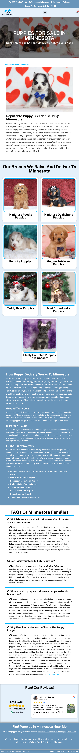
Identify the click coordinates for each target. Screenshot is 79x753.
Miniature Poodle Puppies (20, 216)
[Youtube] (54, 6)
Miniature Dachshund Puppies (58, 216)
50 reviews (20, 709)
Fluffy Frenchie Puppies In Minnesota (39, 356)
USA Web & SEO (72, 751)
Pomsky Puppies (20, 261)
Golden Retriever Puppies (58, 263)
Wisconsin (58, 742)
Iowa (71, 739)
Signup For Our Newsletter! (35, 6)
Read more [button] (37, 715)
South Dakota (43, 742)
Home (7, 64)
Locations (15, 64)
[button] (45, 12)
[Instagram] (51, 6)
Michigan (20, 742)
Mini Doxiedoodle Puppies (58, 309)
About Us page (54, 674)
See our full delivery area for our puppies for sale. (57, 731)
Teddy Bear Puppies (20, 308)
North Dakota (30, 742)
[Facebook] (48, 6)
